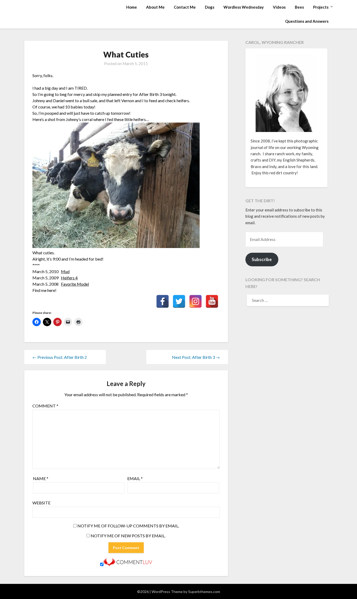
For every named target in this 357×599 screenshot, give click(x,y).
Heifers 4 (69, 277)
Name (40, 478)
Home (131, 7)
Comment (45, 405)
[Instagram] (195, 301)
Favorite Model (75, 283)
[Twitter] (179, 301)
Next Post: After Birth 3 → (196, 357)
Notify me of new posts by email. (128, 535)
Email (135, 478)
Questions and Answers (307, 21)
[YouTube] (211, 301)
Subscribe (262, 259)
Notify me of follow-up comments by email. (128, 525)
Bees (299, 7)
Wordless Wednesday (243, 7)
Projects (321, 7)
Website (41, 502)
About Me (155, 7)
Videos (279, 7)
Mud (65, 271)
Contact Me (185, 7)
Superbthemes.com (204, 591)
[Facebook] (162, 301)
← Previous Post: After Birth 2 (59, 357)
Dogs (209, 7)
